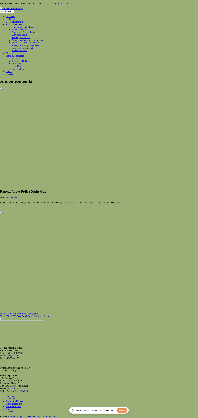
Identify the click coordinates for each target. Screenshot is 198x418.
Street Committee (19, 50)
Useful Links (17, 66)
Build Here (11, 19)
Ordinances (17, 63)
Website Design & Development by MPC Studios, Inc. (33, 416)
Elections (10, 53)
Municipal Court (19, 35)
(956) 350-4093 (62, 3)
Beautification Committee (23, 48)
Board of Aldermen (14, 22)
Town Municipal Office (22, 27)
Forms (14, 58)
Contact (9, 74)
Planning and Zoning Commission (27, 40)
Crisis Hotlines (18, 69)
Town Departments (14, 24)
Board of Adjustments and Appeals (27, 42)
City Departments (14, 404)
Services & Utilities (20, 61)
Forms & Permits (13, 406)
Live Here (10, 16)
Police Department (20, 29)
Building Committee (21, 37)
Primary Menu (7, 11)
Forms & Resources (15, 56)
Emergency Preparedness (23, 32)
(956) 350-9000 (14, 388)
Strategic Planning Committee (25, 45)
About (9, 71)
